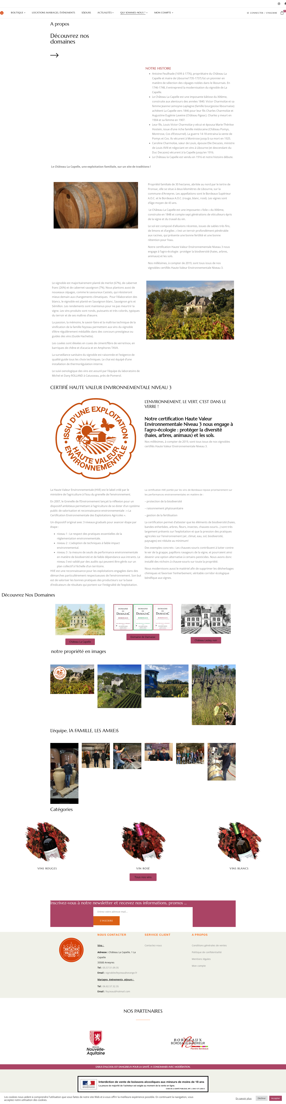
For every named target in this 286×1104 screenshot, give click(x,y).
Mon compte (199, 965)
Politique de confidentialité (207, 952)
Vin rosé (143, 868)
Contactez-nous (153, 945)
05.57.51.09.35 (111, 967)
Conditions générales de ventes (209, 945)
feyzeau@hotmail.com (118, 991)
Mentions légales (201, 959)
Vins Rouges (47, 868)
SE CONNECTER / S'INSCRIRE (262, 13)
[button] (283, 13)
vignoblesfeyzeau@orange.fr (121, 972)
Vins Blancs (239, 868)
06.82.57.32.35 (111, 986)
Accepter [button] (275, 1098)
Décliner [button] (262, 1098)
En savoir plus (244, 1098)
